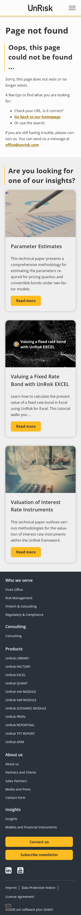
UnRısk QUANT (16, 683)
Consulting (13, 636)
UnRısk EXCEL (15, 675)
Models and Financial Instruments (31, 827)
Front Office (14, 589)
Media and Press (18, 789)
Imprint (11, 887)
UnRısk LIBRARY (17, 658)
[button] (8, 907)
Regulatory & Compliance (24, 614)
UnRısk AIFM (14, 742)
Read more (26, 300)
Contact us (39, 841)
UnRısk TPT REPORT (20, 733)
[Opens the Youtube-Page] (20, 870)
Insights (11, 819)
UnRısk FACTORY (17, 666)
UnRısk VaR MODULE (20, 700)
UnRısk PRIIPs (15, 716)
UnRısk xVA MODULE (20, 691)
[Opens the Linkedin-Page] (8, 870)
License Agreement (19, 896)
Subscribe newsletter (39, 854)
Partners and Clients (20, 772)
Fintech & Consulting (21, 606)
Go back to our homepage (37, 116)
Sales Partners (16, 781)
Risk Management (18, 598)
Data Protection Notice (38, 887)
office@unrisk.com (22, 144)
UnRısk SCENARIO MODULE (25, 708)
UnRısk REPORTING (19, 725)
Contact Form (15, 797)
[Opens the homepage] (40, 8)
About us (12, 764)
